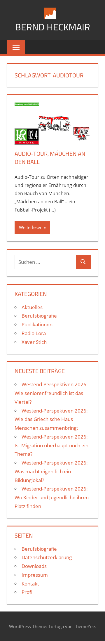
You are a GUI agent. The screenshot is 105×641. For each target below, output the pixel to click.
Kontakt (30, 583)
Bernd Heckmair (52, 27)
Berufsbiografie (39, 315)
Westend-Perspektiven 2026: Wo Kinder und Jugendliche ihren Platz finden (52, 497)
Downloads (34, 566)
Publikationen (37, 324)
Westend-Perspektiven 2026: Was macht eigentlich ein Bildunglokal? (51, 471)
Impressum (35, 574)
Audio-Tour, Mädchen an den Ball (50, 157)
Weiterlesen (31, 227)
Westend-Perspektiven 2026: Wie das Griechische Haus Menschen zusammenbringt (51, 419)
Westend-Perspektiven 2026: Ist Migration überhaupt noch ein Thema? (51, 445)
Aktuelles (32, 307)
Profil (28, 592)
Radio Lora (34, 333)
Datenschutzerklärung (47, 557)
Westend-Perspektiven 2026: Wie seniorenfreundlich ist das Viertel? (51, 393)
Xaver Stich (34, 342)
